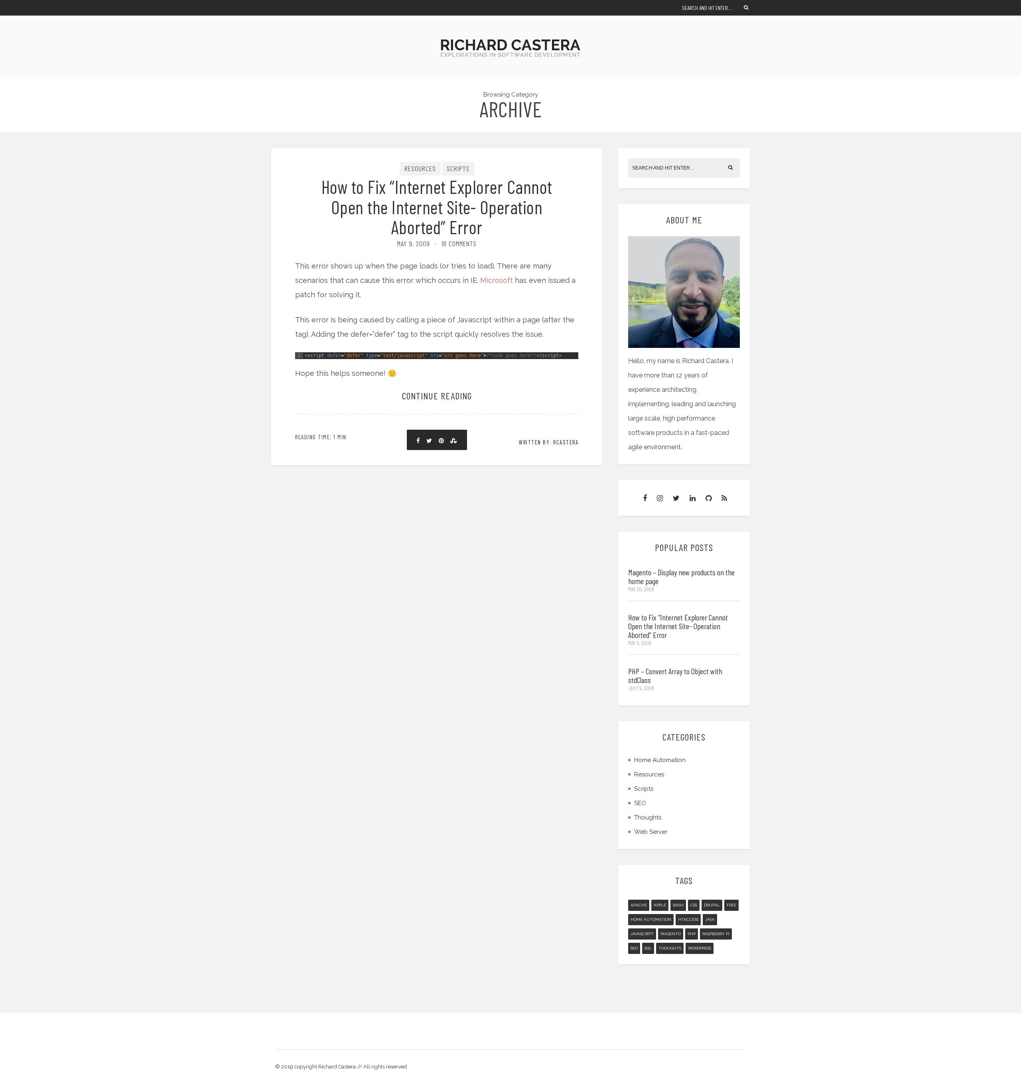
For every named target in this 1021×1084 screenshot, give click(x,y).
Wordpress (699, 948)
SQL (648, 948)
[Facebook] (645, 498)
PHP (692, 934)
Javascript (642, 934)
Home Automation (660, 760)
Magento (670, 934)
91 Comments (459, 243)
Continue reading (437, 395)
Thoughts (647, 817)
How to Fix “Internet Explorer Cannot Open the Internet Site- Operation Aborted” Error (436, 207)
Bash (678, 905)
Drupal (712, 905)
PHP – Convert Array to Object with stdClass (675, 675)
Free (731, 905)
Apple (660, 905)
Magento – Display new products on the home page (681, 576)
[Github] (709, 498)
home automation (651, 919)
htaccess (688, 919)
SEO (640, 803)
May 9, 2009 (413, 243)
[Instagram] (660, 498)
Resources (420, 168)
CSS (693, 905)
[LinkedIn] (693, 498)
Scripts (458, 168)
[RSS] (724, 498)
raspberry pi (715, 934)
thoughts (669, 948)
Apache (639, 905)
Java (710, 919)
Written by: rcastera (548, 442)
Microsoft (496, 280)
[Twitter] (676, 498)
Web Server (650, 831)
